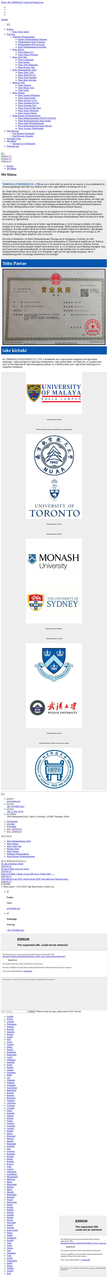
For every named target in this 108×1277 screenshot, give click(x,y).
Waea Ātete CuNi (26, 72)
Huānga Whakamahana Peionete (32, 39)
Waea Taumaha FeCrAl (28, 103)
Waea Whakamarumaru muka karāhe (34, 121)
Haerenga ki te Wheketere (23, 143)
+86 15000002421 (12, 2)
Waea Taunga (18, 93)
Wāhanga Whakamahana (23, 37)
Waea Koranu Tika (26, 67)
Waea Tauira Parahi (26, 98)
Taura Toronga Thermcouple (30, 128)
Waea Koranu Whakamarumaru (26, 115)
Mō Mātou (11, 141)
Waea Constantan (25, 60)
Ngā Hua (11, 34)
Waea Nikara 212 (25, 52)
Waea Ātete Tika (19, 57)
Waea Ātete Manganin (28, 65)
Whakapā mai (13, 146)
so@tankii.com (33, 2)
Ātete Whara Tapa (26, 87)
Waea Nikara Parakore (28, 54)
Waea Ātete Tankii (20, 32)
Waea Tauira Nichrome (28, 110)
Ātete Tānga (23, 90)
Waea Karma (24, 62)
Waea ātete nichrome (27, 80)
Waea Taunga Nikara (27, 113)
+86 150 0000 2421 (15, 806)
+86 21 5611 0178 (15, 811)
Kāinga (10, 29)
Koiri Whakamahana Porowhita (32, 47)
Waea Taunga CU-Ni (27, 100)
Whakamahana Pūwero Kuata (31, 44)
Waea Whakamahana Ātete (24, 70)
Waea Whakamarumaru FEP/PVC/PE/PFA (37, 118)
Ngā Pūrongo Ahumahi (22, 136)
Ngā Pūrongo (13, 131)
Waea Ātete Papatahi (27, 77)
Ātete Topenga (24, 85)
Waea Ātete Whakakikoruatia (31, 123)
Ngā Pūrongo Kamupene (23, 133)
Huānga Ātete (18, 82)
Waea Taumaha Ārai (27, 105)
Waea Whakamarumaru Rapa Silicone (35, 126)
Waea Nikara (18, 49)
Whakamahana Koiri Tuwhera (31, 42)
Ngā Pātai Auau (14, 138)
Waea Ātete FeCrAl (27, 75)
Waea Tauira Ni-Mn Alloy (29, 108)
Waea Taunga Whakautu (29, 95)
